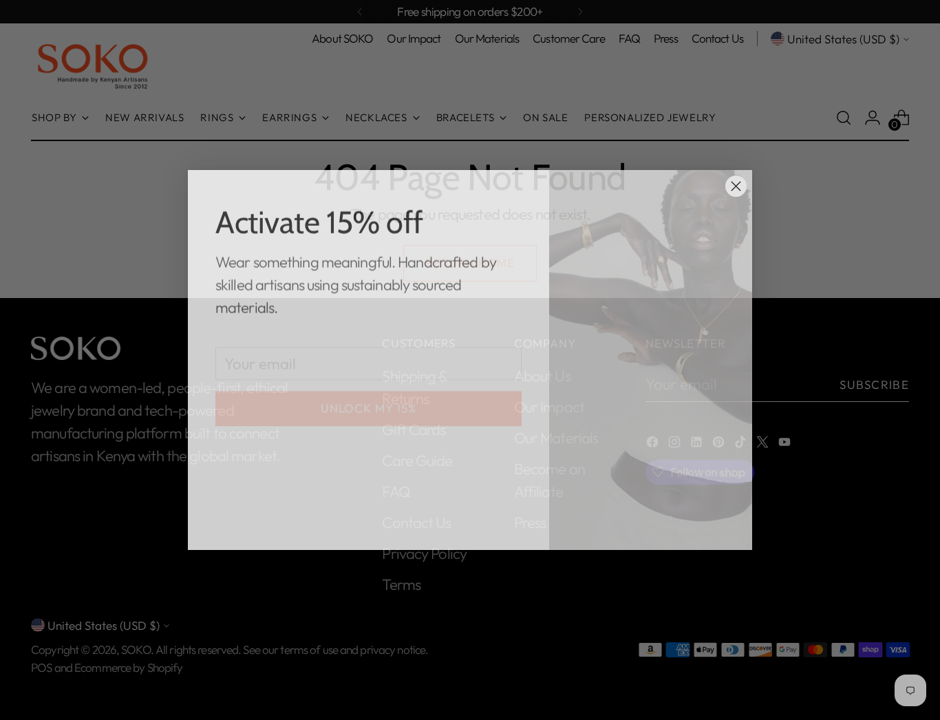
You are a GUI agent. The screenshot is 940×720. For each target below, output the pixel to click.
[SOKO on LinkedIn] (267, 522)
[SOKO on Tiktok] (311, 522)
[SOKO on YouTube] (356, 522)
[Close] (736, 186)
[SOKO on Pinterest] (289, 522)
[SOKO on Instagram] (245, 522)
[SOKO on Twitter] (333, 522)
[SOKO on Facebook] (223, 522)
